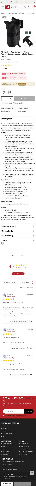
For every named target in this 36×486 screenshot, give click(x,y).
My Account (6, 428)
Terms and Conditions (27, 451)
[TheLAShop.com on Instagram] (9, 474)
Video (4, 240)
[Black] (4, 92)
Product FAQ (7, 235)
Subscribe (29, 411)
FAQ (4, 436)
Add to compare (7, 103)
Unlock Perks (7, 231)
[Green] (9, 92)
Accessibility (24, 454)
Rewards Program (7, 449)
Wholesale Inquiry (7, 433)
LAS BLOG (5, 454)
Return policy (24, 443)
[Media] (31, 45)
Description (6, 118)
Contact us (5, 426)
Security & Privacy (25, 449)
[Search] (29, 7)
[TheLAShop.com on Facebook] (5, 474)
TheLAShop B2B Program (9, 431)
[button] (3, 99)
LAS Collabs (6, 451)
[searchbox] (12, 282)
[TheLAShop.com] (11, 7)
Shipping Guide (25, 446)
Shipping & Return (9, 226)
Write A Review (18, 274)
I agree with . (16, 415)
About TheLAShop (7, 443)
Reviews (5, 446)
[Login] (25, 7)
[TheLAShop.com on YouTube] (12, 474)
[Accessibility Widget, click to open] (2, 243)
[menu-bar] (3, 7)
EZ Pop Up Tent (13, 62)
